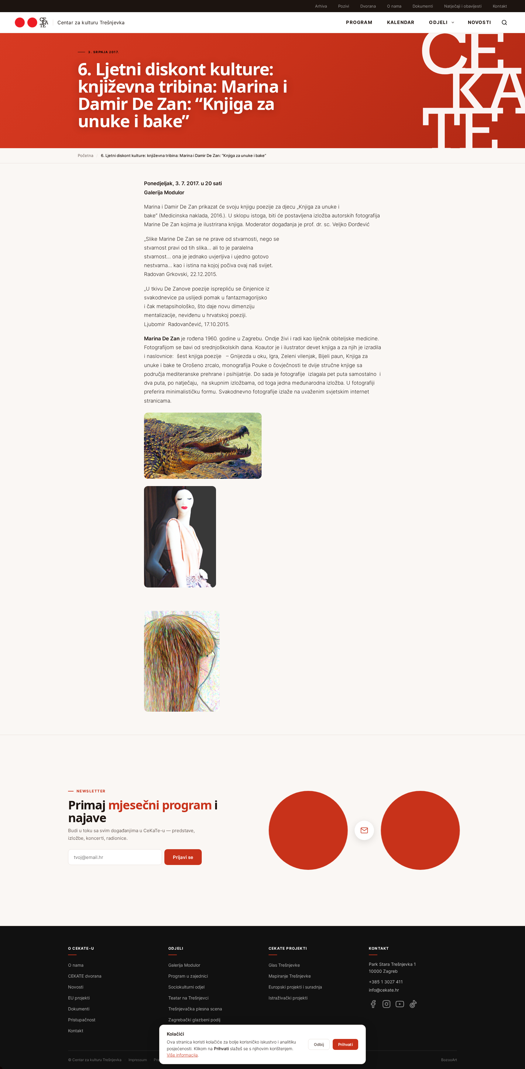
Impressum (138, 1059)
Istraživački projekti (288, 997)
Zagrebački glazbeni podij (194, 1019)
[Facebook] (373, 1004)
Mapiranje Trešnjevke (290, 976)
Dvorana (368, 6)
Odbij (319, 1044)
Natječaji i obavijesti (463, 6)
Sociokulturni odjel (186, 986)
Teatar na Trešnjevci (188, 997)
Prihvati (345, 1044)
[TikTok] (413, 1004)
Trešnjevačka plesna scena (195, 1008)
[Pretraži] (504, 22)
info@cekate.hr (384, 989)
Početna (85, 155)
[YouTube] (400, 1004)
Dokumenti (423, 6)
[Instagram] (386, 1004)
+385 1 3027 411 (386, 981)
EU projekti (79, 997)
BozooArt (449, 1059)
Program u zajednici (188, 976)
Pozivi (343, 6)
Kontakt (500, 6)
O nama (394, 6)
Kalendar (401, 22)
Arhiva (321, 6)
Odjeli (438, 22)
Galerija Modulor (184, 965)
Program (359, 22)
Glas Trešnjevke (284, 965)
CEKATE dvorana (84, 976)
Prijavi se (183, 857)
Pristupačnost (81, 1019)
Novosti (479, 22)
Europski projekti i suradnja (295, 986)
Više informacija (182, 1054)
